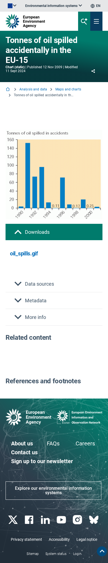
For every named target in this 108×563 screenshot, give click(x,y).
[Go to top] (102, 551)
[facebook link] (30, 520)
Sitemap (33, 554)
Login (77, 554)
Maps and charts (68, 89)
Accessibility (59, 539)
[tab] (54, 232)
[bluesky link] (94, 520)
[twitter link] (14, 520)
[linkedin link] (46, 520)
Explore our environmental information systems (53, 490)
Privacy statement (26, 539)
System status (55, 554)
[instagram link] (78, 520)
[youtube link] (62, 520)
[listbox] (53, 6)
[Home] (8, 90)
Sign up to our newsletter (42, 461)
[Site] (36, 21)
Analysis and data (33, 89)
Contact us (24, 452)
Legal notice (86, 539)
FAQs (53, 443)
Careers (85, 443)
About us (22, 443)
